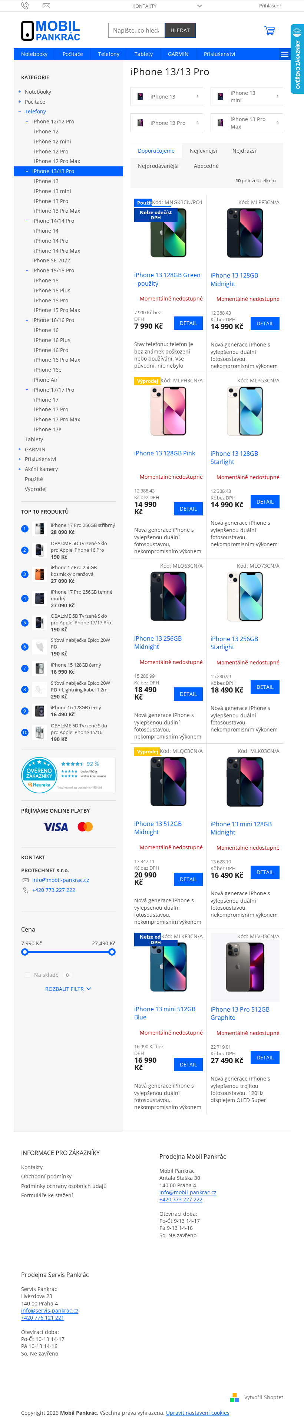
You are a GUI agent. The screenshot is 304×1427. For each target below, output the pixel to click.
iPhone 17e (48, 429)
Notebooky (38, 91)
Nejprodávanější (158, 165)
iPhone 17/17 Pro (53, 389)
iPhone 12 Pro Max (57, 161)
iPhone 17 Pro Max (57, 419)
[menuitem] (34, 54)
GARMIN (35, 449)
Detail (188, 322)
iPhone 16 (46, 329)
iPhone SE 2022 (51, 260)
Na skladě (51, 974)
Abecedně (206, 165)
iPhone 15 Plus (52, 290)
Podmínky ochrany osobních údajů (64, 1185)
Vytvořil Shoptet (263, 1396)
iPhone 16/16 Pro (53, 319)
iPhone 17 (46, 399)
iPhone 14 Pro (51, 240)
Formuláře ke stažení (47, 1195)
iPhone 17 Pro (51, 409)
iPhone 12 (46, 131)
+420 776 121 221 (42, 1317)
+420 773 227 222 (53, 889)
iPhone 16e (48, 369)
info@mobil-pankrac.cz (60, 879)
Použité (34, 478)
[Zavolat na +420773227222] (32, 5)
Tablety (34, 439)
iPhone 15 (46, 280)
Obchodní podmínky (46, 1176)
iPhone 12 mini (52, 141)
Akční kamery (41, 468)
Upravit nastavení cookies (197, 1412)
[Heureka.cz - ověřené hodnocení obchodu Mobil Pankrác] (68, 775)
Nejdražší (244, 150)
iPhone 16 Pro (51, 350)
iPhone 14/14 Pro (53, 220)
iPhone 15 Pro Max (57, 309)
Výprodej (36, 488)
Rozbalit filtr (64, 988)
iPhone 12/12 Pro (53, 121)
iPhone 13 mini (52, 191)
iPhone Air (45, 379)
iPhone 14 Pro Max (57, 250)
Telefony (35, 111)
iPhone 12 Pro (51, 151)
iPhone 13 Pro (51, 201)
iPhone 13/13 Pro (53, 171)
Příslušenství (40, 458)
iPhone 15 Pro (51, 300)
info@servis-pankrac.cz (50, 1310)
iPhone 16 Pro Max (57, 359)
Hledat (180, 30)
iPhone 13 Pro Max (57, 210)
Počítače (35, 101)
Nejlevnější (203, 150)
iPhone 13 (46, 181)
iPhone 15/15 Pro (53, 270)
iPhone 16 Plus (52, 340)
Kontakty (144, 6)
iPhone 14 (46, 230)
